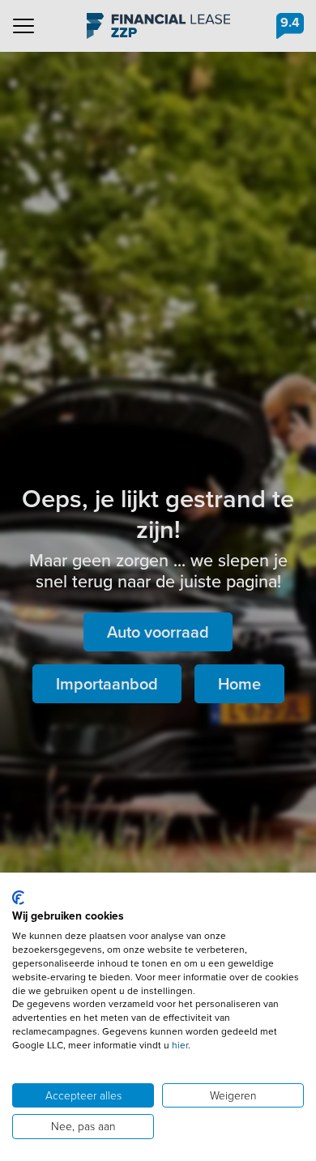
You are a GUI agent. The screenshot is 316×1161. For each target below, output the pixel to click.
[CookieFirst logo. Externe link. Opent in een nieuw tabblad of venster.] (18, 897)
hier (180, 1045)
